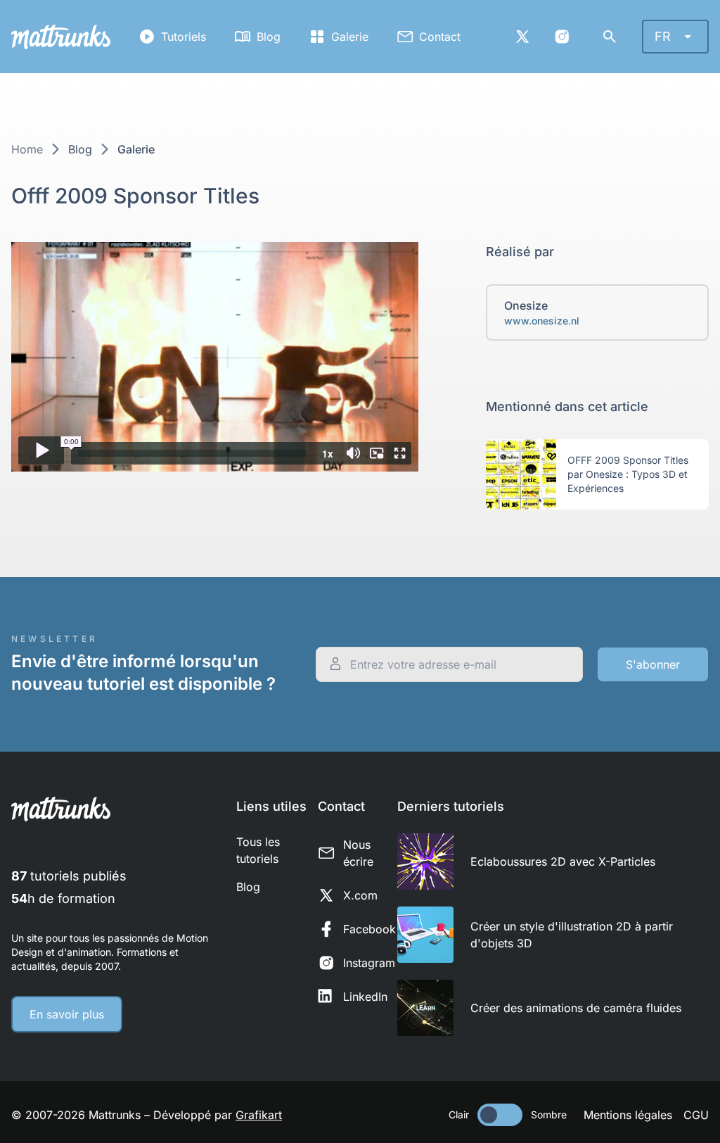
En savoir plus (67, 1014)
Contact (440, 37)
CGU (696, 1115)
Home (27, 149)
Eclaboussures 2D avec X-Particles (562, 861)
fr (663, 36)
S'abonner (653, 664)
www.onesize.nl (541, 321)
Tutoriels (183, 37)
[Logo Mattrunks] (60, 37)
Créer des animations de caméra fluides (575, 1008)
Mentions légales (628, 1115)
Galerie (349, 37)
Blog (269, 37)
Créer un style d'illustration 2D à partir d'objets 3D (571, 934)
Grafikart (259, 1115)
